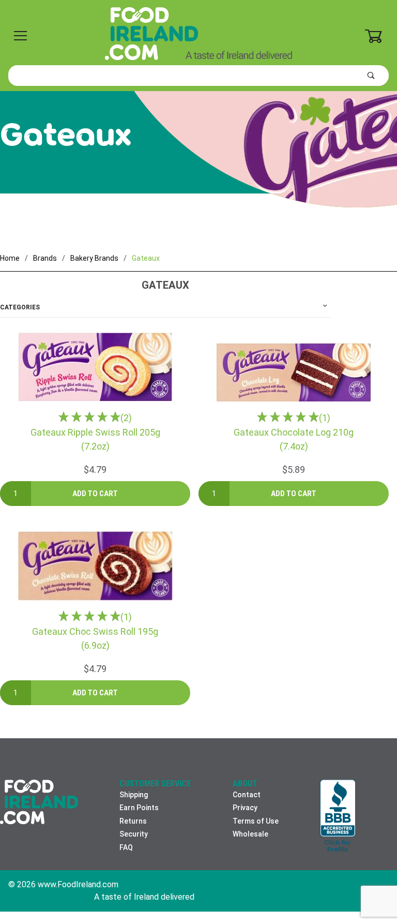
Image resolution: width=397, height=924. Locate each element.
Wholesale (250, 834)
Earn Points (139, 807)
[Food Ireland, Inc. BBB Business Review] (338, 816)
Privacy (245, 807)
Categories (20, 307)
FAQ (126, 847)
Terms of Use (256, 821)
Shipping (133, 795)
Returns (133, 821)
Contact (247, 795)
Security (133, 834)
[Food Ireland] (198, 33)
